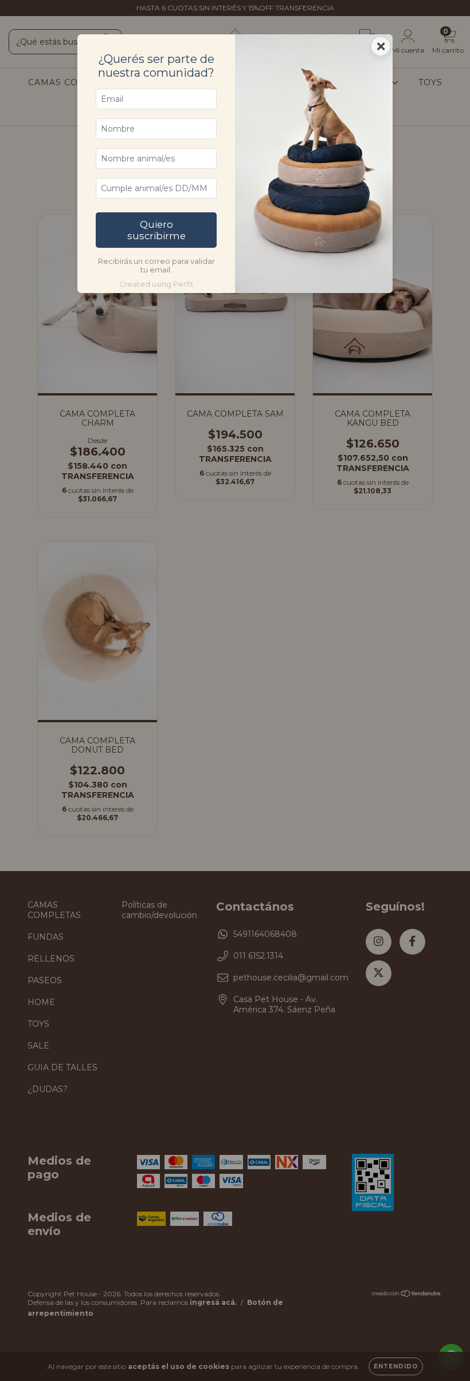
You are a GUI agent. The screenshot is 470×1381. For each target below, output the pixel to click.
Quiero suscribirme (156, 230)
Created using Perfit (156, 284)
